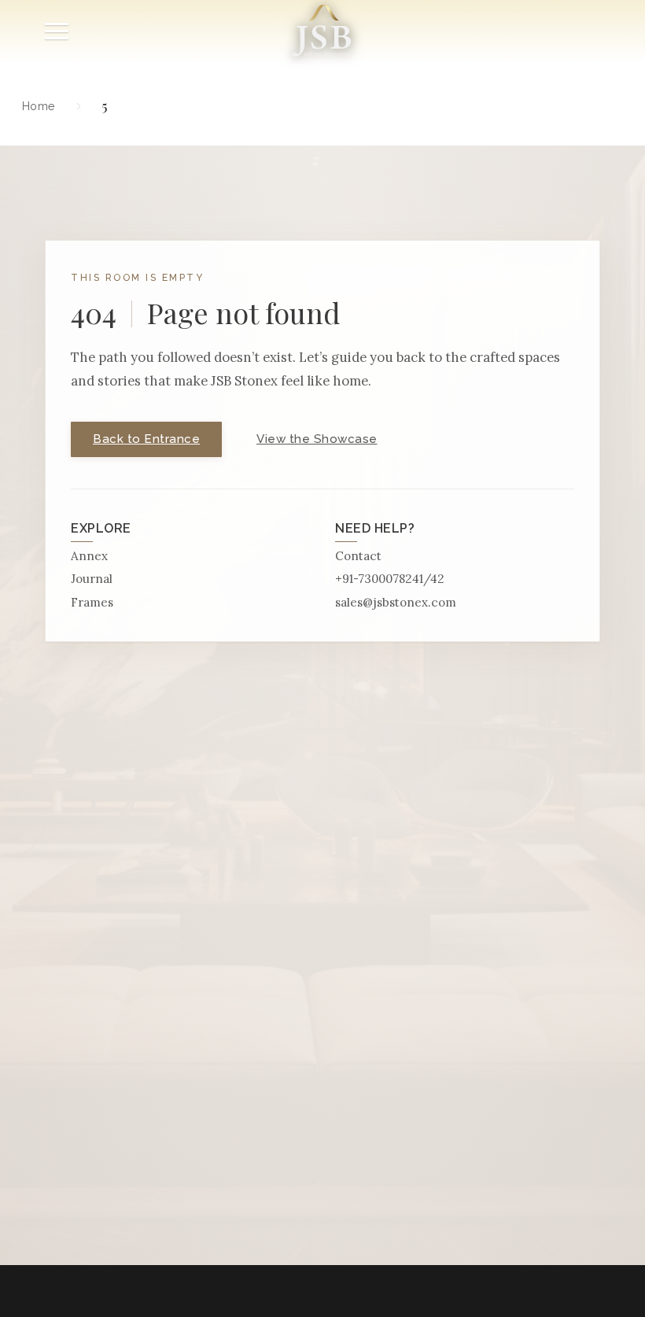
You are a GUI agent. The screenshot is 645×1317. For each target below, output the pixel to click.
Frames (92, 602)
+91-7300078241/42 (389, 578)
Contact (358, 555)
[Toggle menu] (56, 31)
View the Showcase (317, 439)
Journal (91, 578)
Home (38, 106)
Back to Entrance (146, 439)
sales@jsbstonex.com (395, 602)
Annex (89, 555)
